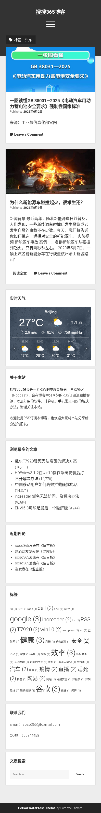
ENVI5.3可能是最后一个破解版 (41, 508)
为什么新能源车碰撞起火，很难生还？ (50, 171)
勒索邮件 (63, 641)
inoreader (57, 619)
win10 (51, 629)
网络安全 (64, 679)
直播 (67, 669)
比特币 (83, 662)
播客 (45, 654)
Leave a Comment (28, 134)
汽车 (19, 669)
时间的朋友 (38, 662)
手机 (35, 654)
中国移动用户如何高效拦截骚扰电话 (46, 484)
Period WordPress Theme (37, 808)
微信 (25, 654)
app (32, 609)
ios (76, 620)
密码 (14, 654)
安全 (80, 641)
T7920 (28, 629)
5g (13, 609)
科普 (21, 679)
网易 (36, 678)
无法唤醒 (21, 662)
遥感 (66, 690)
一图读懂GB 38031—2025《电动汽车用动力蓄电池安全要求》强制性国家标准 (50, 69)
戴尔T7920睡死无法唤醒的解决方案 (46, 461)
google (25, 619)
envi (58, 609)
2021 (23, 609)
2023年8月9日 (32, 207)
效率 (63, 652)
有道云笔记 (67, 662)
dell (45, 608)
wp (83, 630)
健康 (32, 640)
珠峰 (33, 670)
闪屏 (76, 690)
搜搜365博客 (50, 12)
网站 (51, 679)
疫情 (48, 669)
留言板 (48, 546)
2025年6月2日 (32, 111)
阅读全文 (21, 274)
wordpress (71, 630)
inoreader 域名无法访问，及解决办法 (47, 496)
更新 (53, 662)
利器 (50, 641)
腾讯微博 (27, 690)
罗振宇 (78, 679)
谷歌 (48, 689)
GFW (69, 609)
